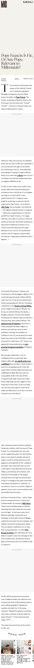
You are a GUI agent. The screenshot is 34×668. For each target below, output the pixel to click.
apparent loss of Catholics (10, 323)
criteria (20, 175)
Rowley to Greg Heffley (23, 306)
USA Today (5, 207)
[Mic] (4, 4)
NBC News (26, 503)
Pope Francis (20, 97)
